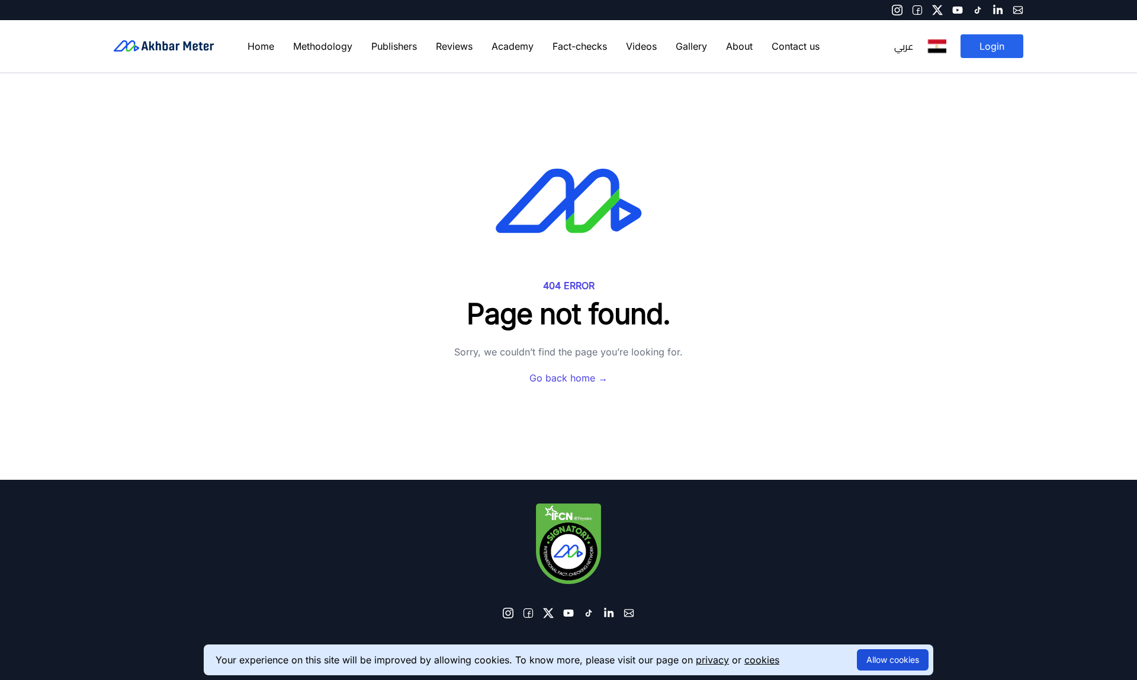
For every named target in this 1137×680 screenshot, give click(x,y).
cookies (761, 660)
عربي (903, 46)
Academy (513, 46)
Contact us (796, 46)
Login (991, 46)
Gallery (691, 46)
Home (261, 46)
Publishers (394, 46)
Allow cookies (892, 660)
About (739, 46)
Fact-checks (580, 46)
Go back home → (568, 378)
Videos (641, 46)
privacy (712, 660)
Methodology (322, 46)
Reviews (454, 46)
